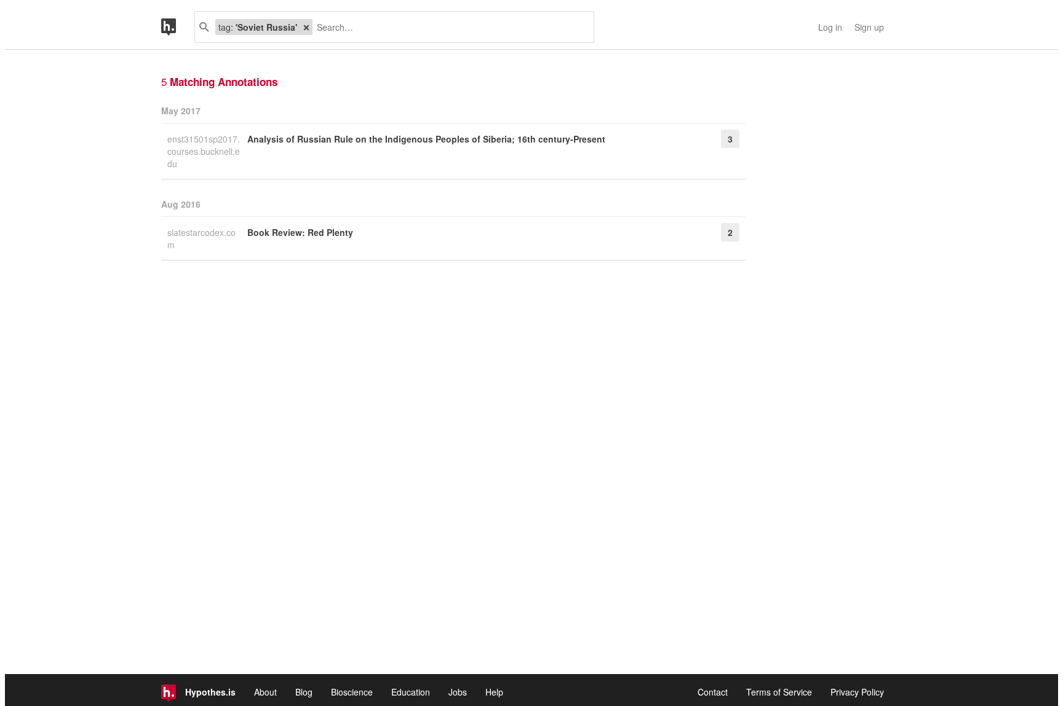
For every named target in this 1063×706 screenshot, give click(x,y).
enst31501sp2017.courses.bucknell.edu (203, 151)
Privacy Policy (857, 692)
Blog (304, 692)
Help (494, 692)
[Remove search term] (306, 27)
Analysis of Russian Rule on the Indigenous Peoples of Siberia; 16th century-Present (426, 139)
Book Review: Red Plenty (300, 232)
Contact (713, 692)
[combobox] (448, 27)
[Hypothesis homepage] (177, 27)
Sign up (869, 27)
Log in (830, 27)
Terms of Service (779, 692)
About (265, 692)
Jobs (457, 692)
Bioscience (352, 692)
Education (410, 692)
